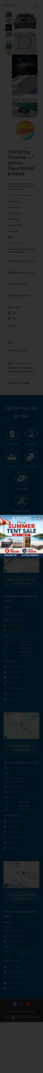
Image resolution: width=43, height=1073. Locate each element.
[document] (21, 536)
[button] (39, 518)
